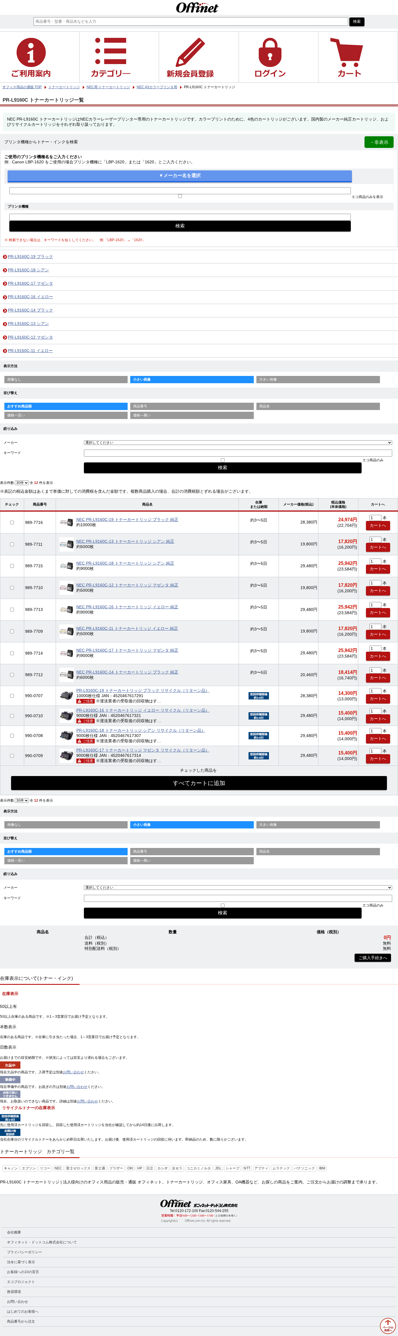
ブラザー (116, 1168)
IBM (322, 1168)
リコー (45, 1168)
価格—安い (16, 415)
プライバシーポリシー (24, 1252)
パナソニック (304, 1168)
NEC (58, 1168)
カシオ (162, 1168)
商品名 (264, 406)
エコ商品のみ (372, 460)
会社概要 (14, 1232)
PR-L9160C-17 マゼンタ (30, 283)
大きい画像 (268, 379)
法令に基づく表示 (21, 1262)
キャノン (11, 1168)
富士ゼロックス (78, 1168)
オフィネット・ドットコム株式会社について (42, 1242)
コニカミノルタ (198, 1168)
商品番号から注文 (21, 1321)
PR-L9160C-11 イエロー (30, 351)
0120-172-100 (186, 1211)
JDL (218, 1168)
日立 (149, 1168)
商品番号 (140, 406)
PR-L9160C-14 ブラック (30, 310)
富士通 (100, 1168)
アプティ (261, 1168)
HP (139, 1168)
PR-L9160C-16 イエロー (30, 297)
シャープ (232, 1168)
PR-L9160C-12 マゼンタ (30, 337)
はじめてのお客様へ (22, 1312)
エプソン (29, 1168)
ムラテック (281, 1168)
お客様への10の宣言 (23, 1272)
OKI (130, 1168)
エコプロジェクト (21, 1282)
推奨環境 (14, 1292)
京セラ (177, 1168)
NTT (247, 1168)
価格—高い (142, 415)
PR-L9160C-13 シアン (28, 323)
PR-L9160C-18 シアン (28, 270)
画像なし (14, 379)
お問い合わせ (73, 1072)
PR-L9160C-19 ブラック (30, 257)
